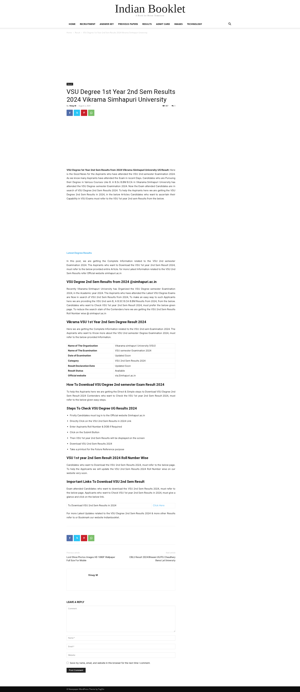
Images (178, 23)
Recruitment (87, 23)
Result (77, 32)
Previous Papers (128, 23)
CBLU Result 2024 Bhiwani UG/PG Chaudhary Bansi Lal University (152, 559)
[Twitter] (77, 113)
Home (72, 23)
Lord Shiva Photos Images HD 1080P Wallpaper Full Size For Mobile (91, 559)
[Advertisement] (121, 59)
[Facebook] (70, 113)
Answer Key (107, 23)
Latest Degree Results (79, 252)
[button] (229, 24)
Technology (194, 23)
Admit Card (163, 23)
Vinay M (72, 106)
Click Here (159, 505)
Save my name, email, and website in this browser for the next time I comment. (110, 663)
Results (147, 23)
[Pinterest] (84, 113)
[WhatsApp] (91, 113)
